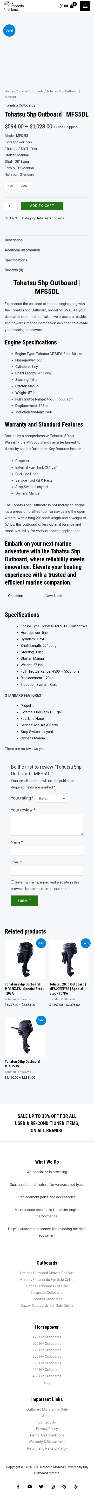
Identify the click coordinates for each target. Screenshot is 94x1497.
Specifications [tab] (16, 260)
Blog (47, 1382)
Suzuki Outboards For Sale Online (47, 1305)
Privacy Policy (47, 1429)
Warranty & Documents (47, 1442)
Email (16, 862)
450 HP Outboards (47, 1376)
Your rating (22, 798)
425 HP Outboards (47, 1370)
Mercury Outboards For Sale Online (47, 1280)
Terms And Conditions (47, 1435)
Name (17, 842)
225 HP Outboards (47, 1350)
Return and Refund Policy (47, 1448)
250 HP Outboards (47, 1356)
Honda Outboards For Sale (47, 1286)
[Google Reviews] (64, 1487)
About (47, 1416)
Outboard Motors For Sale (47, 1409)
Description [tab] (14, 240)
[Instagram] (53, 1487)
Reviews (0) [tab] (14, 270)
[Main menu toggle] (85, 6)
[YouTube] (29, 1487)
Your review (23, 810)
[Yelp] (76, 1487)
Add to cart (42, 206)
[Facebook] (18, 1487)
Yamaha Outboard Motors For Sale (47, 1273)
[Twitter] (41, 1487)
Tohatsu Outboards (30, 91)
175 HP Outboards (47, 1337)
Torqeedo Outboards (47, 1292)
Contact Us (47, 1422)
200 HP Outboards (47, 1343)
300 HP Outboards (47, 1363)
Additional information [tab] (22, 250)
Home (9, 91)
